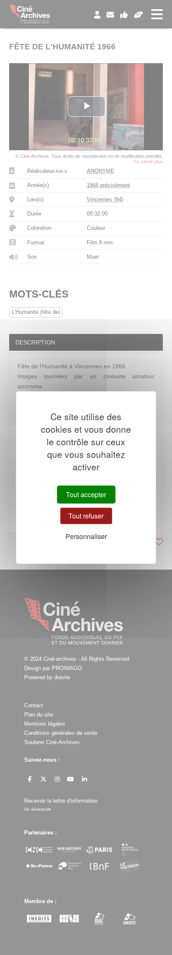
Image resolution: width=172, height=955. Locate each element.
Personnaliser (86, 537)
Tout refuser (86, 516)
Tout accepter (86, 494)
